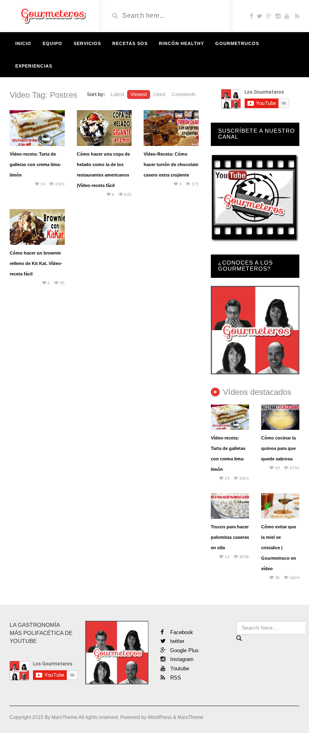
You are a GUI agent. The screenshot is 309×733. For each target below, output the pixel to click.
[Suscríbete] (255, 197)
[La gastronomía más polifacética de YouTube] (52, 15)
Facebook (181, 632)
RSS (175, 678)
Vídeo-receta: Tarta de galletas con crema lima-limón (35, 164)
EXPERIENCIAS (33, 66)
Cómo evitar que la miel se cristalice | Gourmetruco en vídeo (278, 547)
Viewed (138, 94)
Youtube (179, 668)
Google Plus (184, 650)
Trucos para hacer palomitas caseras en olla (230, 537)
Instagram (181, 659)
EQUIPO (52, 43)
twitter (176, 641)
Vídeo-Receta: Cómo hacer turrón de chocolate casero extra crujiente (171, 164)
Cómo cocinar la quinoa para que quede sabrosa (278, 448)
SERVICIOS (87, 43)
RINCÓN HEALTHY (181, 43)
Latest (117, 94)
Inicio (23, 43)
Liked (159, 94)
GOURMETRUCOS (237, 43)
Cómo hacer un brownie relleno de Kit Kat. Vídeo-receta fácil (36, 263)
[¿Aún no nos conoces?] (255, 329)
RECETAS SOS (130, 43)
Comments (184, 94)
